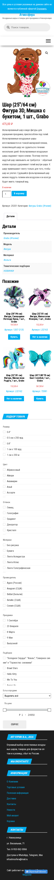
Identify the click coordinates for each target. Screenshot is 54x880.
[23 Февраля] (4, 626)
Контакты (11, 804)
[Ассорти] (4, 492)
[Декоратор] (4, 524)
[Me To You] (4, 679)
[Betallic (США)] (4, 599)
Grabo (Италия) (11, 238)
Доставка (11, 798)
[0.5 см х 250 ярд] (4, 437)
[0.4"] (4, 432)
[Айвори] (4, 475)
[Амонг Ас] (4, 685)
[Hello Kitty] (4, 673)
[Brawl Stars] (4, 668)
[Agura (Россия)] (4, 582)
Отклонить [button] (42, 8)
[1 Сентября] (4, 620)
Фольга (7, 260)
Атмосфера (26, 15)
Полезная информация (17, 793)
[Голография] (4, 513)
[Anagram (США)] (4, 588)
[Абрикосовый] (4, 469)
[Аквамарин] (4, 481)
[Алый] (4, 486)
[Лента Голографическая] (4, 567)
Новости (11, 809)
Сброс (14, 724)
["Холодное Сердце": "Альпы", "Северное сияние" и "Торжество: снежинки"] (4, 658)
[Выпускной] (4, 643)
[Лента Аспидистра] (4, 556)
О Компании (12, 781)
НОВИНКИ (8, 270)
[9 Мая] (4, 637)
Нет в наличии (39, 336)
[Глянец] (4, 507)
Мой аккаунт (13, 815)
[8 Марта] (4, 631)
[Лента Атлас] (4, 562)
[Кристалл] (4, 530)
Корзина (11, 821)
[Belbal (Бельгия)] (4, 594)
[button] (46, 53)
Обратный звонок (37, 871)
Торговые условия (16, 787)
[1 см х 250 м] (4, 454)
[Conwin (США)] (4, 605)
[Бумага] (4, 550)
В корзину (19, 193)
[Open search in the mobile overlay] (27, 27)
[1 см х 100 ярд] (4, 449)
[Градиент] (4, 518)
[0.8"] (4, 443)
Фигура (7, 249)
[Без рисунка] (4, 545)
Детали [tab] (10, 216)
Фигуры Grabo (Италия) (40, 205)
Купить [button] (14, 336)
